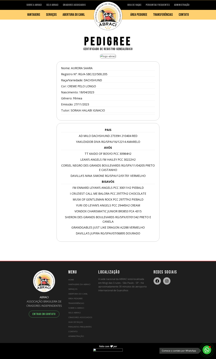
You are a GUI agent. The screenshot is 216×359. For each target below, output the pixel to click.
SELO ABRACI (52, 4)
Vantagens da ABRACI (79, 284)
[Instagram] (166, 281)
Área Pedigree (75, 298)
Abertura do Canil (78, 293)
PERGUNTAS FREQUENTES (158, 4)
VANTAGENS (33, 15)
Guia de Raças (75, 322)
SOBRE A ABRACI (34, 4)
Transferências (76, 303)
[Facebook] (157, 281)
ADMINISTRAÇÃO (182, 4)
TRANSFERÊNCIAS (163, 15)
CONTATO (184, 15)
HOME (71, 279)
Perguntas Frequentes (80, 326)
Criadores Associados (80, 317)
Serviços (72, 289)
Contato (73, 331)
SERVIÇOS (51, 15)
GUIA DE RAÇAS (134, 4)
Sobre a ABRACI (76, 308)
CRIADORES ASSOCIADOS (74, 4)
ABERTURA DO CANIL (74, 15)
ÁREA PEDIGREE (138, 15)
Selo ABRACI (74, 312)
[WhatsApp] (206, 349)
